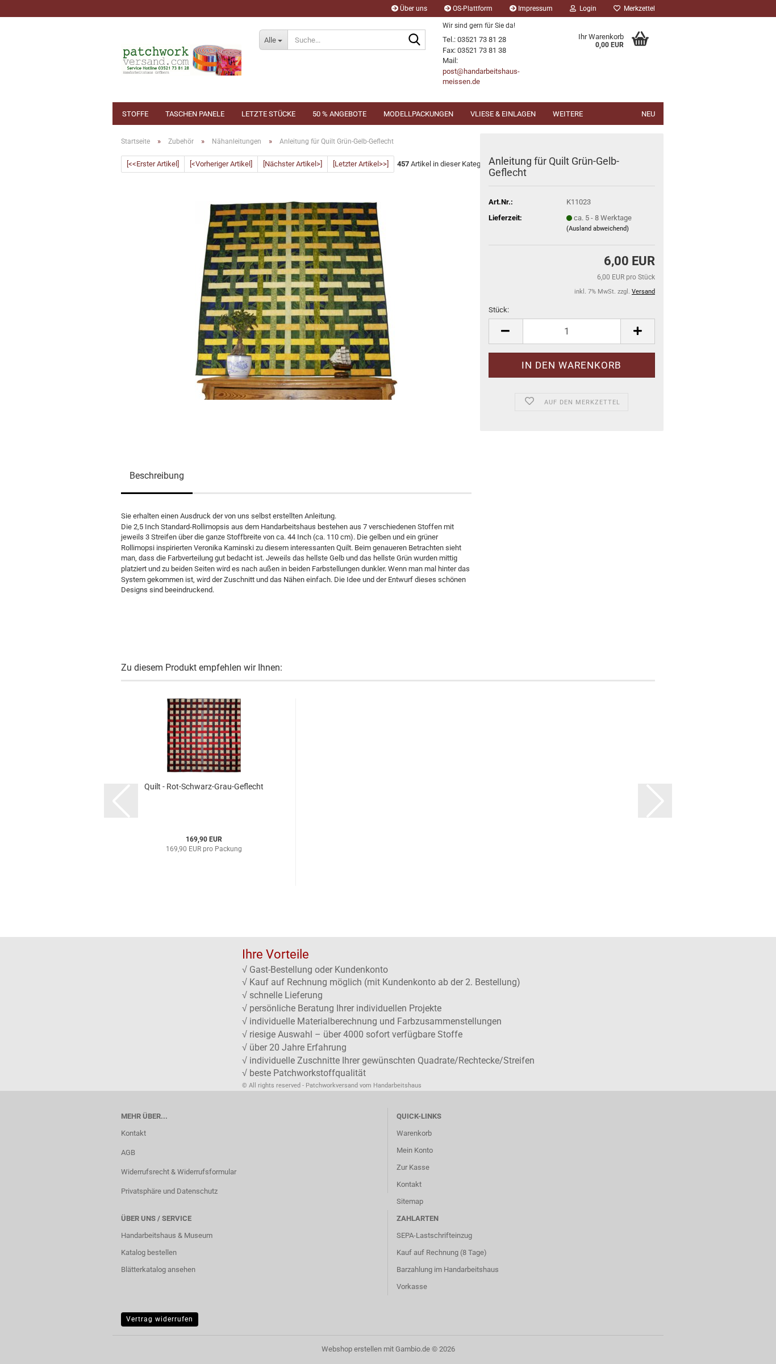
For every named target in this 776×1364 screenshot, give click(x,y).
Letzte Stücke (268, 114)
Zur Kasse (413, 1167)
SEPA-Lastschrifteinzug (434, 1235)
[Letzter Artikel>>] (361, 164)
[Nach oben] (745, 1347)
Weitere (568, 114)
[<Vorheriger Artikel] (221, 164)
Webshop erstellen (352, 1349)
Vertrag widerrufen (159, 1319)
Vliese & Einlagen (503, 114)
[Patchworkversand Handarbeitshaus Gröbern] (181, 59)
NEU (648, 114)
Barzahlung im (420, 1269)
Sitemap (410, 1201)
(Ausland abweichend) (597, 228)
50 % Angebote (339, 114)
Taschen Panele (194, 114)
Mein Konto (415, 1150)
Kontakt (133, 1133)
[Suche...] (414, 40)
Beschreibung (157, 475)
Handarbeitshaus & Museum (166, 1235)
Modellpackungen (418, 114)
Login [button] (586, 8)
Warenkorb (414, 1133)
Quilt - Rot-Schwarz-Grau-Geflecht (204, 786)
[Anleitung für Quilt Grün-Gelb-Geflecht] (296, 300)
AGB (128, 1152)
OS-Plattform (472, 8)
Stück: (499, 310)
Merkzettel (637, 8)
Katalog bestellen (149, 1252)
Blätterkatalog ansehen (158, 1269)
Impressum (534, 8)
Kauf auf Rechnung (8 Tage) (442, 1252)
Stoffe (135, 114)
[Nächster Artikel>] (292, 164)
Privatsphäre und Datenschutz (169, 1191)
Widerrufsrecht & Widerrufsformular (178, 1172)
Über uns (412, 8)
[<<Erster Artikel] (153, 164)
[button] (506, 331)
